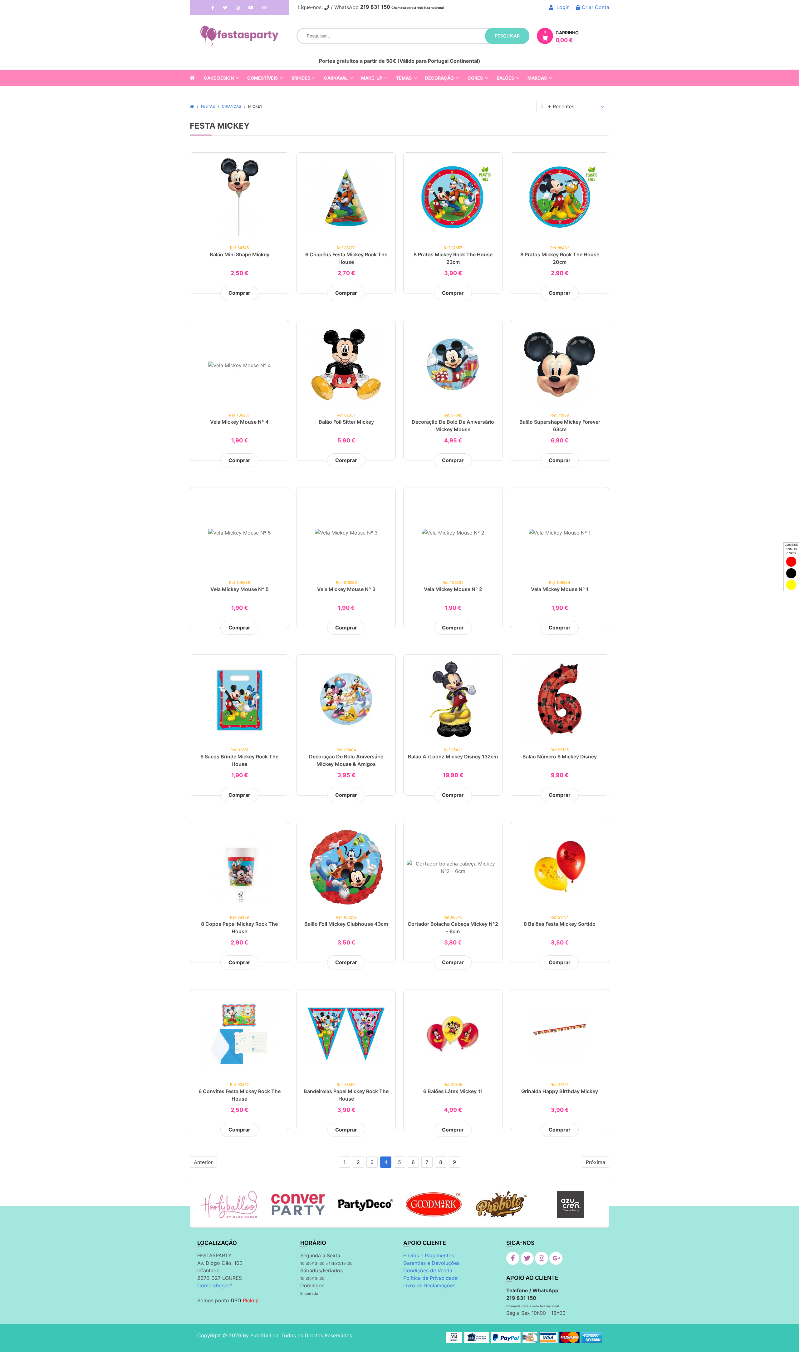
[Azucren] (570, 1204)
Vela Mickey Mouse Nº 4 (239, 422)
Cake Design (219, 78)
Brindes (301, 78)
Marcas (537, 78)
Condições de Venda (427, 1270)
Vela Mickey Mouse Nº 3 (346, 589)
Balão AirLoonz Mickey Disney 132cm (453, 756)
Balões (505, 78)
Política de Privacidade (430, 1278)
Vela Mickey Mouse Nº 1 (560, 589)
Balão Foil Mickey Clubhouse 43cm (346, 924)
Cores (475, 78)
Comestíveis (262, 78)
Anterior (203, 1162)
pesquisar (507, 35)
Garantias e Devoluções (431, 1263)
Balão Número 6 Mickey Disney (559, 756)
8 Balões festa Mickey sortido (560, 924)
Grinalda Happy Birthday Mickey (559, 1091)
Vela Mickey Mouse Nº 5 (239, 589)
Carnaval (336, 78)
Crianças (231, 106)
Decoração (439, 78)
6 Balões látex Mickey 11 (453, 1091)
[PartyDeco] (366, 1204)
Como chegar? (214, 1285)
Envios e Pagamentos (428, 1255)
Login (561, 7)
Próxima (595, 1162)
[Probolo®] (502, 1204)
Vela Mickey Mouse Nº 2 (453, 589)
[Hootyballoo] (229, 1204)
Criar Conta (594, 7)
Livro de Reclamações (429, 1285)
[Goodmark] (434, 1204)
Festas (208, 106)
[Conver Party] (297, 1204)
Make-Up (371, 78)
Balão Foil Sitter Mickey (346, 422)
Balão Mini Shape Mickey (239, 254)
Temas (404, 78)
